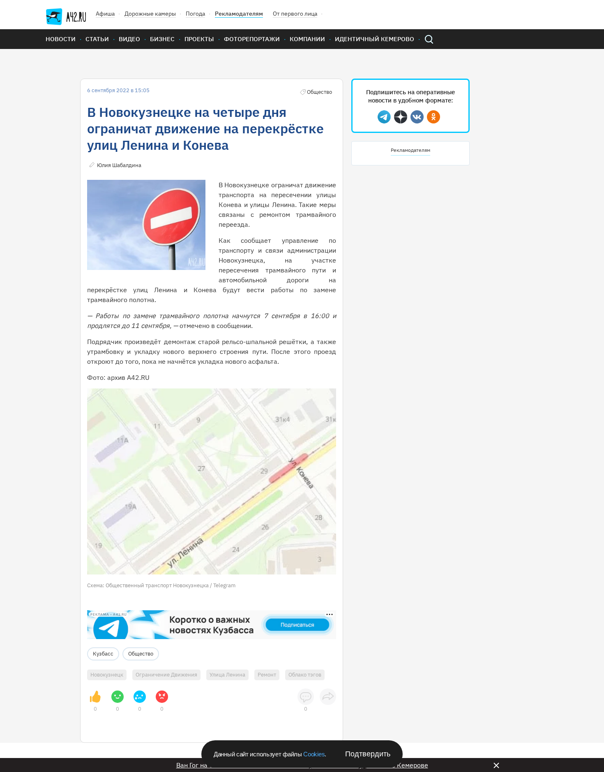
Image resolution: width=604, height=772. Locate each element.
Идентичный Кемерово (374, 39)
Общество (140, 653)
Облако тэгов (304, 674)
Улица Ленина (227, 674)
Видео (129, 39)
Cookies (314, 754)
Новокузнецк (106, 674)
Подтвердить (367, 754)
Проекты (199, 39)
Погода (195, 13)
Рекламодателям (239, 13)
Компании (307, 39)
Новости (61, 39)
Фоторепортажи (252, 39)
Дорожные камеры (150, 13)
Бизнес (162, 39)
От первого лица (295, 13)
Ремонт (267, 674)
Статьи (97, 39)
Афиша (105, 13)
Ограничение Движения (166, 674)
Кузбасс (103, 653)
